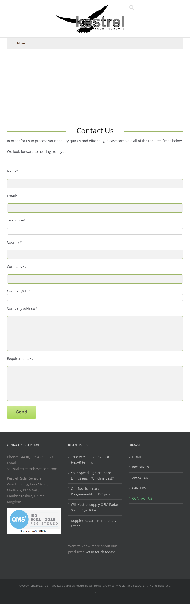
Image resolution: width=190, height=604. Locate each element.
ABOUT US (140, 477)
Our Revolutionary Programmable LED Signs (90, 491)
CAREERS (139, 488)
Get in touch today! (100, 551)
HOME (137, 457)
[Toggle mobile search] (131, 7)
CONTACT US (142, 498)
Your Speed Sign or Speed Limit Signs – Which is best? (92, 476)
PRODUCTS (140, 467)
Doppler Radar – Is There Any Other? (93, 523)
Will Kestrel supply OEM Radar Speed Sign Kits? (94, 507)
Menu (21, 43)
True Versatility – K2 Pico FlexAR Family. (90, 459)
